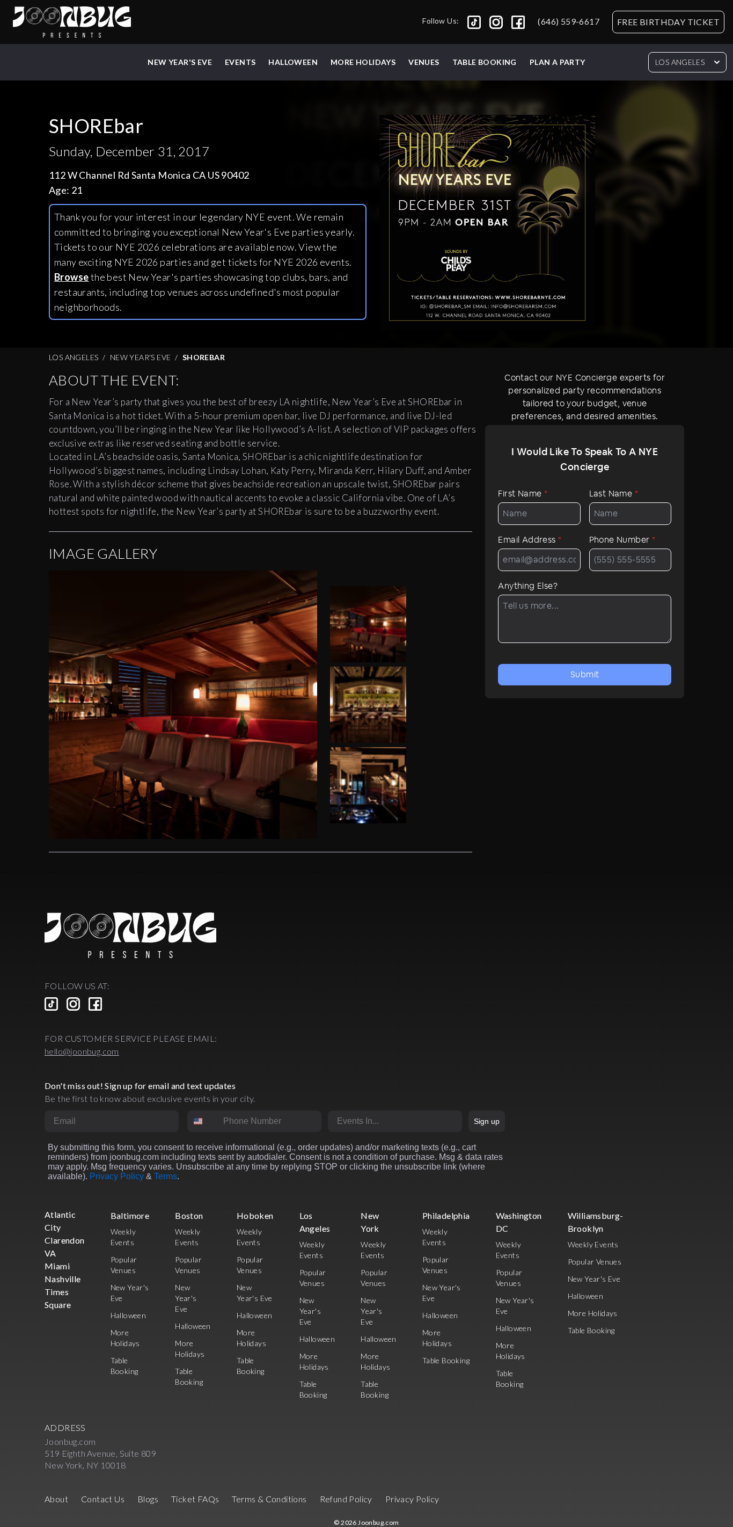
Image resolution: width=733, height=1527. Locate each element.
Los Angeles (680, 62)
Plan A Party (557, 62)
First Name (522, 493)
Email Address (529, 539)
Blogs (147, 1499)
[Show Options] (451, 1121)
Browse (71, 277)
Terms (165, 1176)
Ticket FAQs (195, 1499)
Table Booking (484, 62)
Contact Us (102, 1499)
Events (240, 62)
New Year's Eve (180, 62)
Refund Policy (346, 1499)
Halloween (293, 62)
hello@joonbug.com (82, 1051)
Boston (189, 1215)
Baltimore (130, 1215)
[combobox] (203, 1121)
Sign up (487, 1121)
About (56, 1499)
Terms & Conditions (269, 1499)
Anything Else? (528, 585)
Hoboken (255, 1215)
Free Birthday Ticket (668, 22)
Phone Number (622, 539)
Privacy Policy (117, 1176)
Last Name (613, 493)
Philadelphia (446, 1215)
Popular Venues (595, 1261)
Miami (57, 1266)
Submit (584, 674)
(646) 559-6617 (568, 21)
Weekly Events (593, 1244)
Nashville (63, 1279)
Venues (423, 62)
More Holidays (593, 1313)
